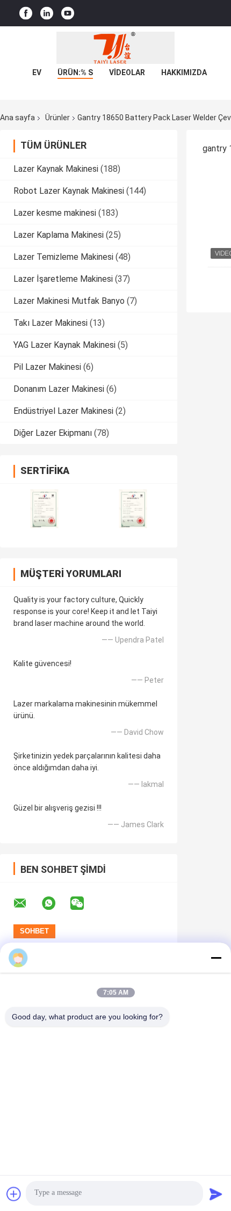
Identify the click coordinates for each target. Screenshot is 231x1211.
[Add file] (13, 1194)
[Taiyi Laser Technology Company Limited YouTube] (67, 13)
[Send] (216, 1194)
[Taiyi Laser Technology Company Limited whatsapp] (55, 903)
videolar (127, 72)
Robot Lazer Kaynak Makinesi (68, 191)
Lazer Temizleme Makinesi (63, 257)
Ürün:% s (75, 72)
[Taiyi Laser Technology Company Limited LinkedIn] (46, 13)
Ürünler (57, 117)
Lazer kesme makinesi (54, 213)
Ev (36, 72)
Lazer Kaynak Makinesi (55, 169)
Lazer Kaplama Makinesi (58, 235)
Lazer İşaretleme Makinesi (63, 279)
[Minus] (216, 957)
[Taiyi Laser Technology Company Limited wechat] (83, 903)
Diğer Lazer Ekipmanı (52, 433)
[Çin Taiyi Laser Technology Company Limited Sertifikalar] (44, 508)
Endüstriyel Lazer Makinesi (63, 411)
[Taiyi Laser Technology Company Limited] (115, 48)
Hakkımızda (184, 72)
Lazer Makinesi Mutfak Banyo (69, 301)
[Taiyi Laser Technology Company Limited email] (26, 903)
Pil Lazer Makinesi (47, 367)
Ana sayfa (17, 117)
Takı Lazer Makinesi (50, 323)
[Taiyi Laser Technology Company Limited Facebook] (25, 13)
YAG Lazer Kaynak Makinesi (64, 345)
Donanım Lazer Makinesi (58, 389)
